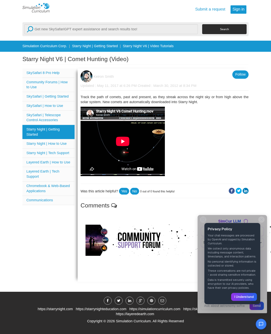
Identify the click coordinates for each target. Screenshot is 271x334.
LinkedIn (246, 191)
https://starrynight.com (55, 309)
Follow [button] (240, 74)
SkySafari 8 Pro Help (43, 73)
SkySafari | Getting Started (47, 96)
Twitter (239, 191)
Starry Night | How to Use (46, 144)
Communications (39, 200)
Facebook (232, 191)
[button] (124, 191)
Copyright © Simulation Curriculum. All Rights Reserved (135, 321)
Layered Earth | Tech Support (42, 174)
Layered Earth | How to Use (48, 162)
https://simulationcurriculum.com (154, 309)
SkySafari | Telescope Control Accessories (43, 117)
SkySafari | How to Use (44, 106)
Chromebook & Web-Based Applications (48, 188)
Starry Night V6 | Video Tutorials (148, 46)
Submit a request (210, 9)
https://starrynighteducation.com (101, 309)
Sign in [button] (238, 9)
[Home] (38, 8)
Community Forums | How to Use (47, 84)
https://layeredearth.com (135, 314)
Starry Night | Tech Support (47, 153)
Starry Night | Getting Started (95, 46)
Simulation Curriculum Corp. (44, 46)
